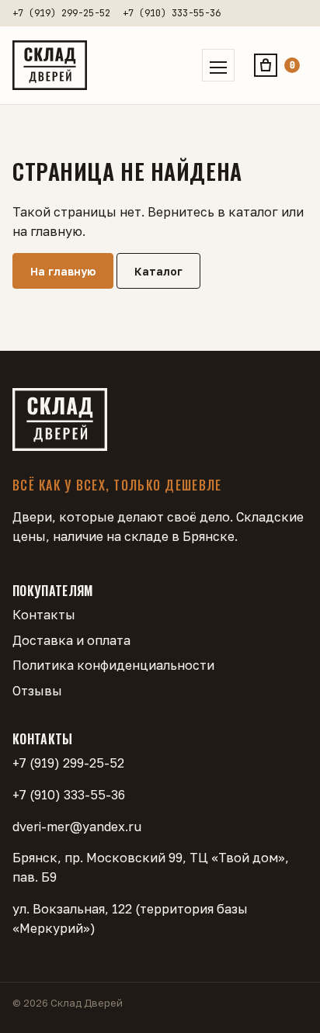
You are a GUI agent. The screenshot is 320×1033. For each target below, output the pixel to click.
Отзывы (37, 690)
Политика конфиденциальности (113, 665)
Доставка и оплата (71, 640)
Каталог (158, 271)
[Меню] (218, 65)
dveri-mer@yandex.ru (76, 826)
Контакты (43, 614)
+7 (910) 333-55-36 (172, 13)
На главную (63, 271)
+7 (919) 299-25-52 (61, 13)
